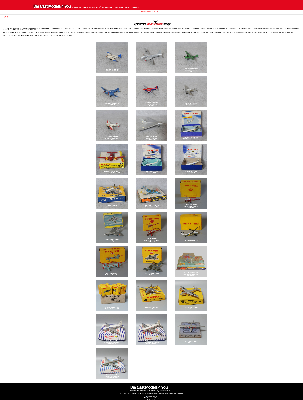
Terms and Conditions (146, 393)
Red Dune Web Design (176, 393)
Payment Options (124, 7)
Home (116, 7)
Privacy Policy (135, 393)
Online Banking (134, 7)
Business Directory (151, 399)
